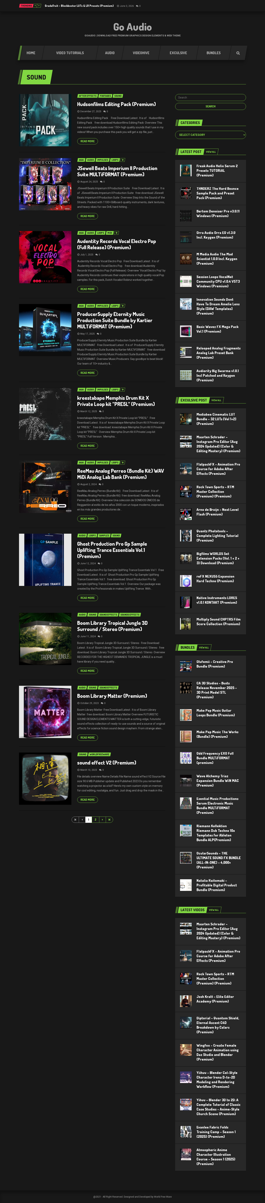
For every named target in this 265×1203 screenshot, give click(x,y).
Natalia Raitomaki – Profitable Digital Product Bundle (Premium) (217, 885)
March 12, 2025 (88, 411)
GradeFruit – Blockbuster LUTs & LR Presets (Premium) (79, 5)
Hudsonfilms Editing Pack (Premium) (116, 104)
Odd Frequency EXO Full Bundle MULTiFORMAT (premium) (215, 758)
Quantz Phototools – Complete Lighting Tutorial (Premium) (217, 535)
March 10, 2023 (88, 770)
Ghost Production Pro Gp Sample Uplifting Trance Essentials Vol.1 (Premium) (112, 549)
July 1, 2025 (86, 254)
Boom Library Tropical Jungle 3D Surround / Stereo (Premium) (112, 626)
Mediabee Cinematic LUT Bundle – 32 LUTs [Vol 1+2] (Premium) (216, 419)
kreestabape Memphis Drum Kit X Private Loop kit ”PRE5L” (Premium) (116, 401)
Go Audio (132, 26)
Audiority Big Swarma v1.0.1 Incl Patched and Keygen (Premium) (218, 375)
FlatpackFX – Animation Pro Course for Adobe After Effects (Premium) (218, 469)
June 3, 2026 (127, 6)
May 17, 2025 (87, 333)
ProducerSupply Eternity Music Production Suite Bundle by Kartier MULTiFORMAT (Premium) (114, 320)
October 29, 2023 (89, 703)
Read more (88, 141)
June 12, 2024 (88, 563)
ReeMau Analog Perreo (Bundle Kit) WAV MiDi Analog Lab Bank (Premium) (120, 474)
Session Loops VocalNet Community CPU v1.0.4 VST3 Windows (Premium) (218, 281)
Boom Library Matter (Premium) (112, 696)
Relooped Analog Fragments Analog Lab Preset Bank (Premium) (219, 353)
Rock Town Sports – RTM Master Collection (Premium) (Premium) (215, 491)
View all (211, 151)
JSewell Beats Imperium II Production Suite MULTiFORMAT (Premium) (117, 171)
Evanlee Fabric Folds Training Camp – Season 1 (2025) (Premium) (216, 1132)
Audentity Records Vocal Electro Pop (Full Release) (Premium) (116, 244)
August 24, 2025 (89, 181)
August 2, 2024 (88, 484)
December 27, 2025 (90, 111)
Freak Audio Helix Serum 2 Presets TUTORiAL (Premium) (217, 170)
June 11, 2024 (88, 636)
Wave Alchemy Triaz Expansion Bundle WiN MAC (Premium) (218, 780)
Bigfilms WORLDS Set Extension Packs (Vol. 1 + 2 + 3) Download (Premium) (218, 558)
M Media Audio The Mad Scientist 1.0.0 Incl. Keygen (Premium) (217, 258)
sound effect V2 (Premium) (106, 762)
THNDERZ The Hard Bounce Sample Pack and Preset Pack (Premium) (218, 193)
